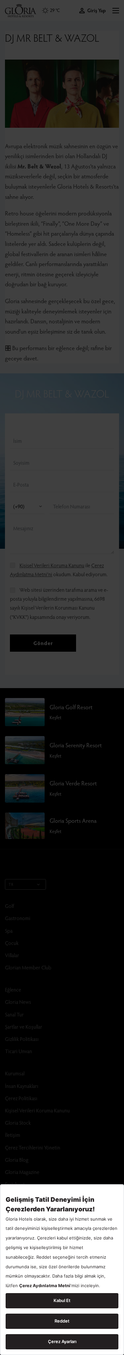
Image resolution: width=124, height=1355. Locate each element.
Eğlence (13, 989)
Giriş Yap (96, 10)
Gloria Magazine (22, 1171)
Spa (9, 930)
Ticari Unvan (18, 1051)
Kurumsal (14, 1073)
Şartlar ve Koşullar (23, 1026)
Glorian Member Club (28, 967)
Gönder (43, 642)
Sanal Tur (14, 1014)
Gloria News (18, 1001)
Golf (9, 905)
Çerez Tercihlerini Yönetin (32, 1147)
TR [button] (11, 884)
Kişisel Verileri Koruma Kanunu (52, 565)
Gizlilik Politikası (22, 1038)
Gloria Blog (16, 1159)
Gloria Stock (18, 1122)
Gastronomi (17, 917)
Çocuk (12, 942)
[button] (115, 10)
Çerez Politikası (21, 1098)
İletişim (12, 1134)
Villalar (12, 955)
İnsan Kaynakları (21, 1085)
